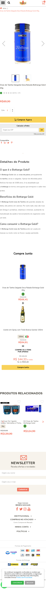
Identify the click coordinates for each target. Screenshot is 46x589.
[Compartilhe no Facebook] (1, 142)
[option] (23, 44)
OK (42, 130)
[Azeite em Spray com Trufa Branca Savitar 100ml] (23, 315)
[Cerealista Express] (23, 2)
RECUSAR (30, 583)
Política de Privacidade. (24, 577)
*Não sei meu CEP (39, 134)
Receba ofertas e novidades (23, 467)
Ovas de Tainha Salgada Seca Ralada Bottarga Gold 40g (23, 288)
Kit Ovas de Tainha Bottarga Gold (30, 422)
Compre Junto (23, 367)
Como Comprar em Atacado (23, 522)
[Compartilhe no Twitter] (8, 142)
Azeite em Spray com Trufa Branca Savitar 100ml (23, 330)
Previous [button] (4, 44)
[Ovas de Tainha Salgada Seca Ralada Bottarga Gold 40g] (23, 272)
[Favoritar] (19, 401)
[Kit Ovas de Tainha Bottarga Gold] (34, 409)
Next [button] (42, 44)
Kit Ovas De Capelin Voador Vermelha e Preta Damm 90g (10, 423)
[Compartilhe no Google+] (4, 142)
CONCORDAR (17, 583)
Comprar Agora (24, 119)
